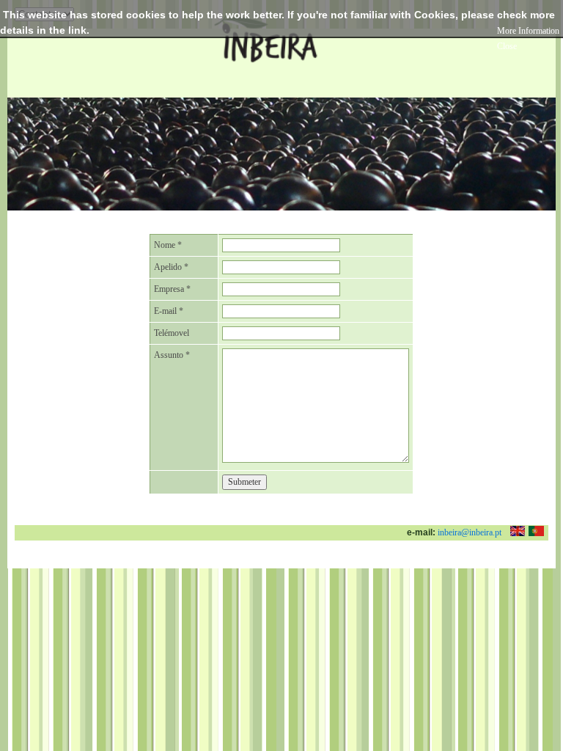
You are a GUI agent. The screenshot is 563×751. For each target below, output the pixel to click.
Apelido (171, 267)
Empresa (172, 289)
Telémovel (171, 333)
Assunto (172, 355)
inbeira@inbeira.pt (469, 532)
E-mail (168, 311)
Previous (21, 143)
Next (542, 143)
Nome (168, 245)
